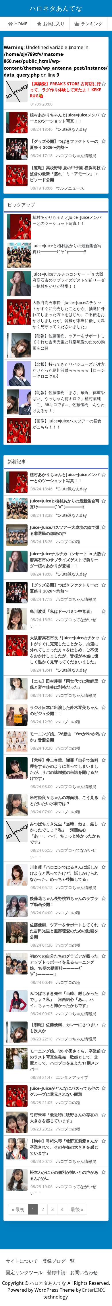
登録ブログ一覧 (59, 1261)
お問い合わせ (84, 1272)
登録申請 (56, 1272)
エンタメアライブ (72, 1077)
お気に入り (54, 23)
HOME (20, 23)
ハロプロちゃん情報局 (76, 155)
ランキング (92, 23)
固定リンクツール (24, 1272)
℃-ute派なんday (71, 129)
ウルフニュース (70, 188)
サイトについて (22, 1261)
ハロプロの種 (68, 541)
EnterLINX (93, 1290)
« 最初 (18, 1209)
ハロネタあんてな (48, 1283)
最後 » (77, 1209)
